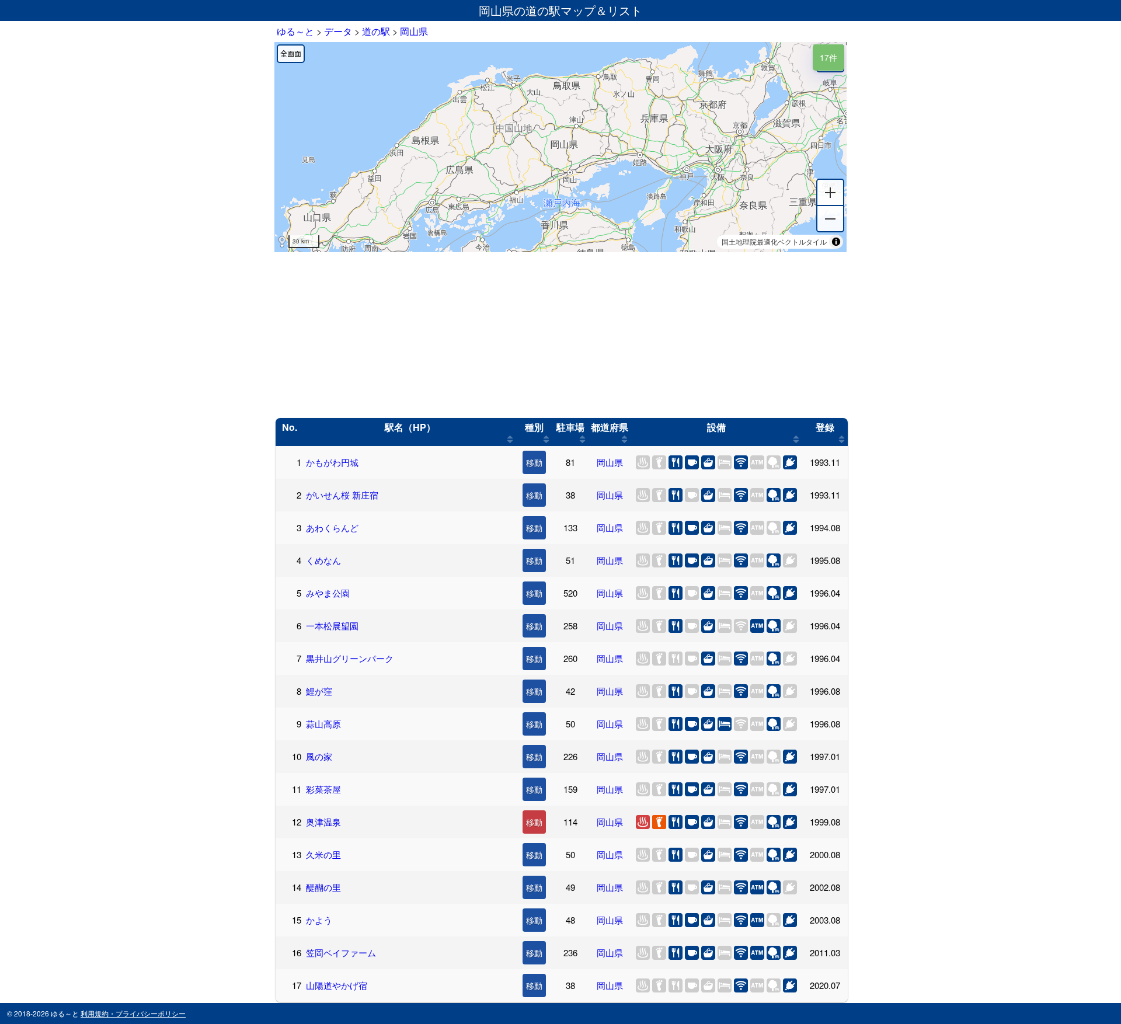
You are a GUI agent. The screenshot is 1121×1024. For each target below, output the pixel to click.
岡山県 (610, 462)
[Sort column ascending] (510, 439)
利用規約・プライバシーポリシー (133, 1013)
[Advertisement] (560, 335)
